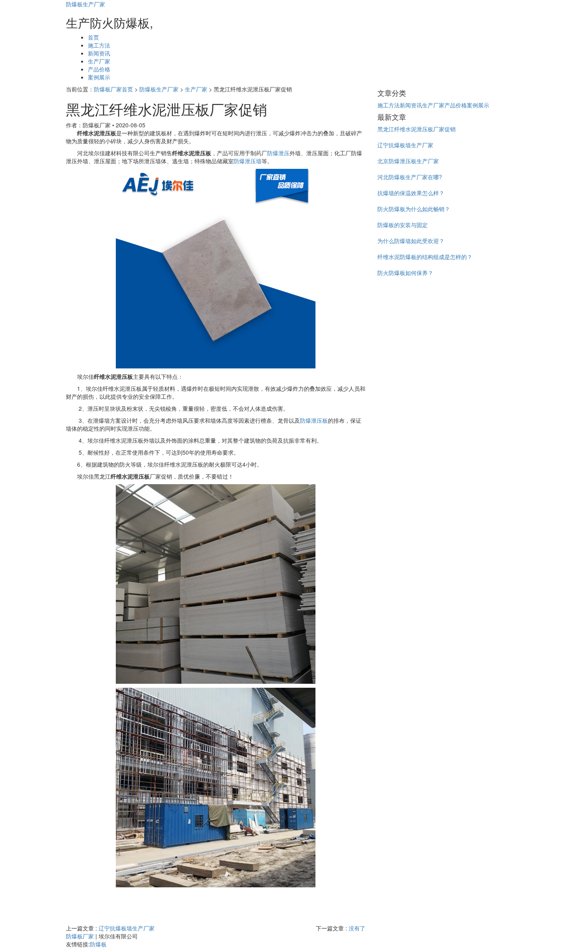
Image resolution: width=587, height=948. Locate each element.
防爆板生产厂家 (85, 4)
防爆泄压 (278, 153)
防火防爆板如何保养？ (405, 273)
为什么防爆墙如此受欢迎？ (410, 241)
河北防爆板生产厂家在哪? (409, 177)
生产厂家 (99, 61)
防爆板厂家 (80, 936)
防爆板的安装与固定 (402, 225)
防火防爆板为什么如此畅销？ (413, 209)
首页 (93, 37)
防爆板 (98, 944)
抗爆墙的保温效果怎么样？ (410, 193)
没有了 (357, 928)
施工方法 (99, 45)
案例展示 (99, 77)
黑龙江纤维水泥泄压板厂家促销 (416, 129)
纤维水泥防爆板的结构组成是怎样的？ (424, 257)
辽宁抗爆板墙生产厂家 (127, 928)
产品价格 (99, 69)
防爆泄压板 (314, 420)
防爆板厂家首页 (113, 89)
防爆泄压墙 (248, 161)
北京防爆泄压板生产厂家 (408, 161)
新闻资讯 (99, 53)
